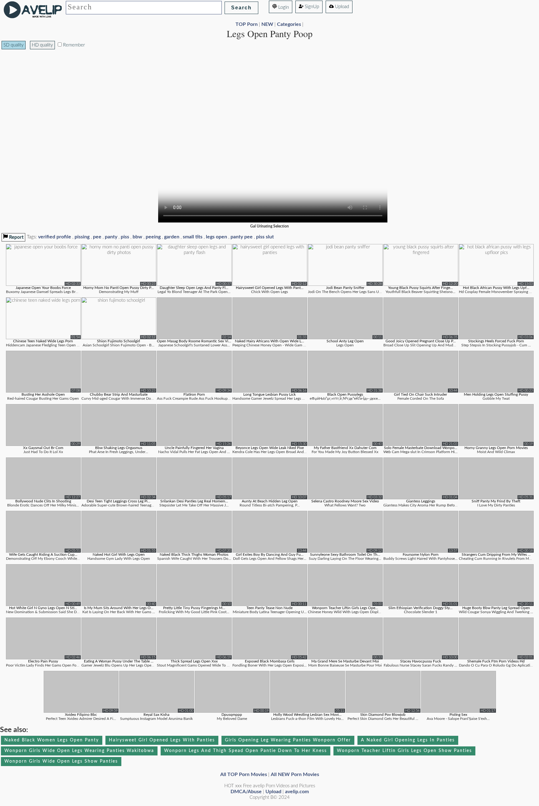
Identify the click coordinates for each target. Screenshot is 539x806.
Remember (73, 45)
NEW (267, 24)
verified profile (54, 236)
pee (97, 236)
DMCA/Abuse (246, 791)
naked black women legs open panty (51, 740)
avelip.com (297, 791)
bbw (137, 236)
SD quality (13, 45)
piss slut (265, 236)
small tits (192, 236)
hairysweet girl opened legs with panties (162, 740)
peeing (153, 236)
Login (283, 7)
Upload (341, 6)
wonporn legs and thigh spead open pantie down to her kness (245, 751)
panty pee (242, 236)
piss (125, 236)
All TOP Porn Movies (243, 774)
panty (111, 236)
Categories (289, 24)
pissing (82, 236)
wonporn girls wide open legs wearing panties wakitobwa (79, 751)
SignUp (311, 6)
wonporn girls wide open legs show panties (61, 761)
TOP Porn (247, 24)
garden (171, 236)
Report (16, 237)
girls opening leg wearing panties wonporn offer (288, 740)
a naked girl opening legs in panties (408, 740)
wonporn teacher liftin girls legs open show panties (404, 751)
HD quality (42, 45)
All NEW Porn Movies (295, 774)
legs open (216, 236)
